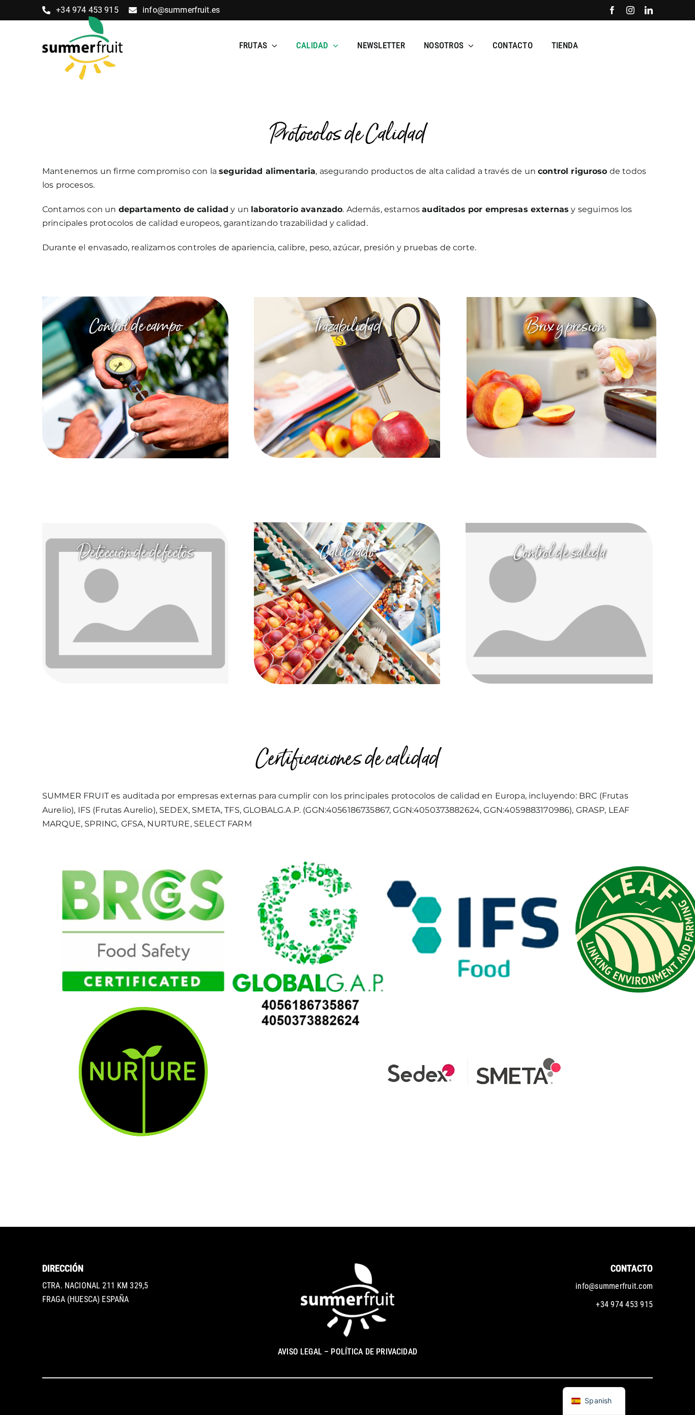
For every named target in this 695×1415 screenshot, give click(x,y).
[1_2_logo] (82, 20)
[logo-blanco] (347, 1267)
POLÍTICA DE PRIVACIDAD (374, 1352)
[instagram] (630, 10)
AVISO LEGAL (300, 1352)
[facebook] (612, 10)
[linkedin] (649, 10)
